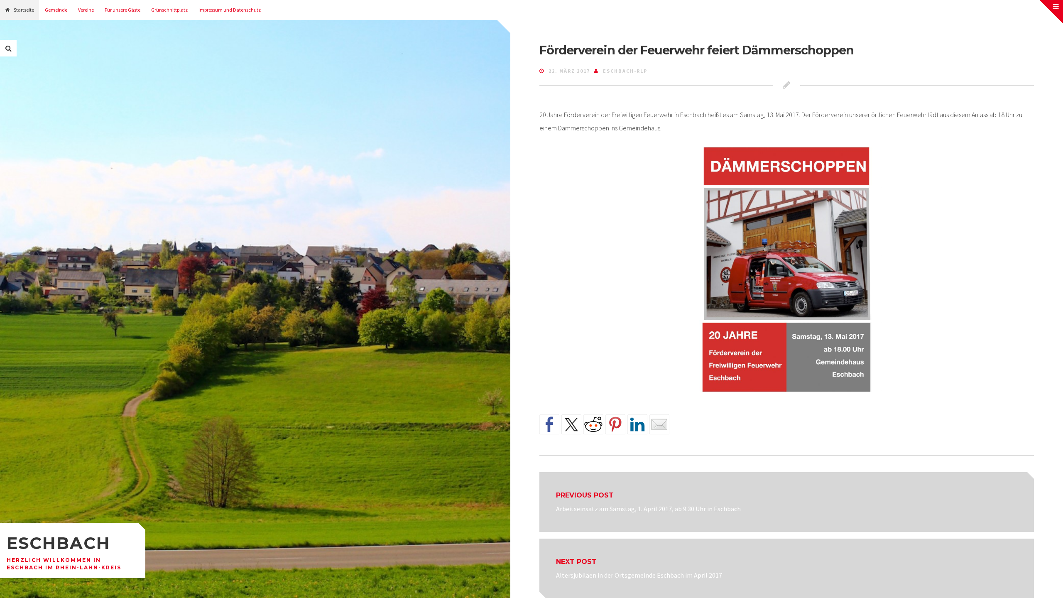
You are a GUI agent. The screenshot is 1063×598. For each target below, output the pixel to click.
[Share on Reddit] (593, 424)
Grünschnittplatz (169, 10)
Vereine (86, 10)
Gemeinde (56, 10)
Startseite (24, 10)
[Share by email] (659, 424)
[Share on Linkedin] (637, 424)
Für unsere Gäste (122, 10)
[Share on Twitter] (571, 424)
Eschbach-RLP (625, 71)
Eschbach (58, 543)
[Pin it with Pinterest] (615, 424)
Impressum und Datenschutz (229, 10)
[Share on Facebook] (549, 424)
